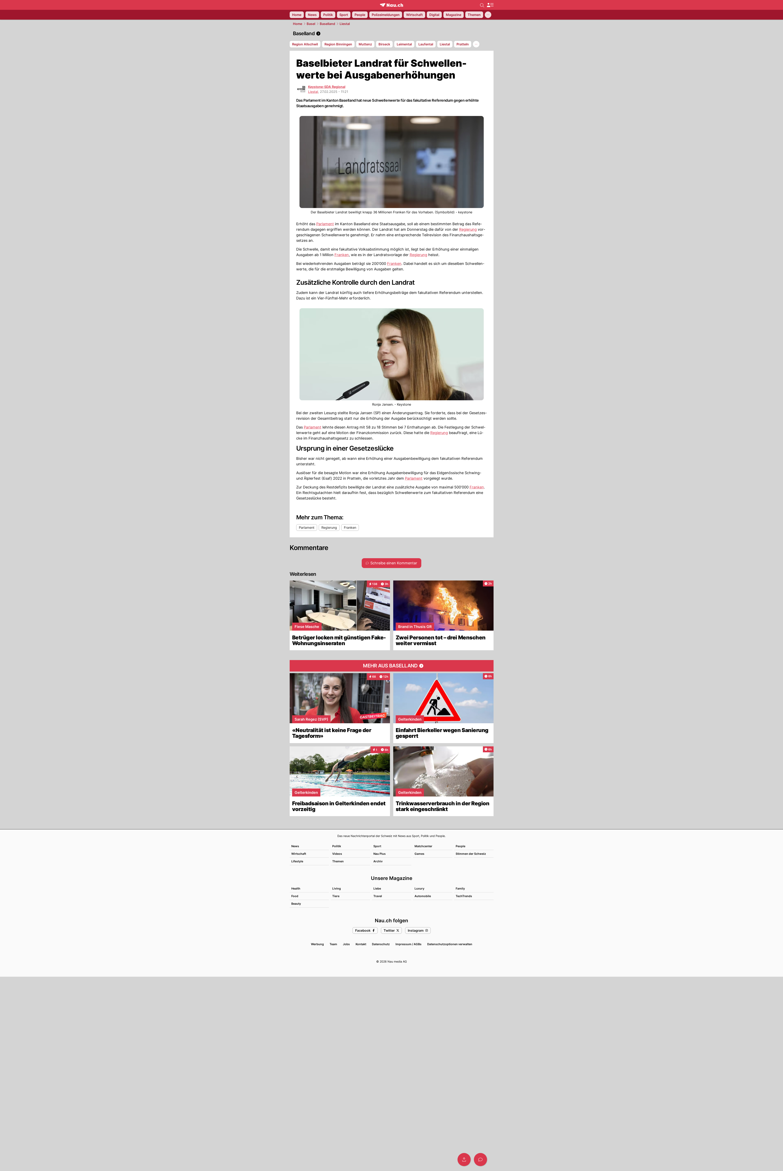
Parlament (325, 224)
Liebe (377, 888)
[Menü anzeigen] (490, 5)
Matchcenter (423, 846)
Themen (338, 861)
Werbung (317, 944)
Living (336, 888)
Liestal (345, 24)
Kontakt (361, 944)
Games (419, 853)
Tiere (335, 896)
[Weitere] (488, 14)
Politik (336, 846)
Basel (311, 24)
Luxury (419, 888)
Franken (341, 255)
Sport (377, 846)
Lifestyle (297, 861)
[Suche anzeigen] (482, 4)
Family (460, 888)
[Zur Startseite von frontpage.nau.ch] (391, 5)
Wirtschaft (298, 853)
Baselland (327, 24)
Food (294, 896)
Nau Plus (379, 853)
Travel (377, 896)
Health (295, 888)
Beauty (296, 903)
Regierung (468, 229)
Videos (337, 853)
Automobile (423, 896)
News (295, 846)
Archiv (378, 861)
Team (333, 944)
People (460, 846)
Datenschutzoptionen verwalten (449, 944)
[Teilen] (464, 1159)
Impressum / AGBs (408, 944)
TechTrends (464, 896)
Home (297, 24)
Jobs (346, 944)
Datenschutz (381, 944)
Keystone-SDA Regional (326, 87)
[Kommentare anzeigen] (480, 1159)
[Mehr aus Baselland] (392, 666)
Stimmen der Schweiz (471, 853)
